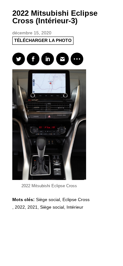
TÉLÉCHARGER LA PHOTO (43, 40)
